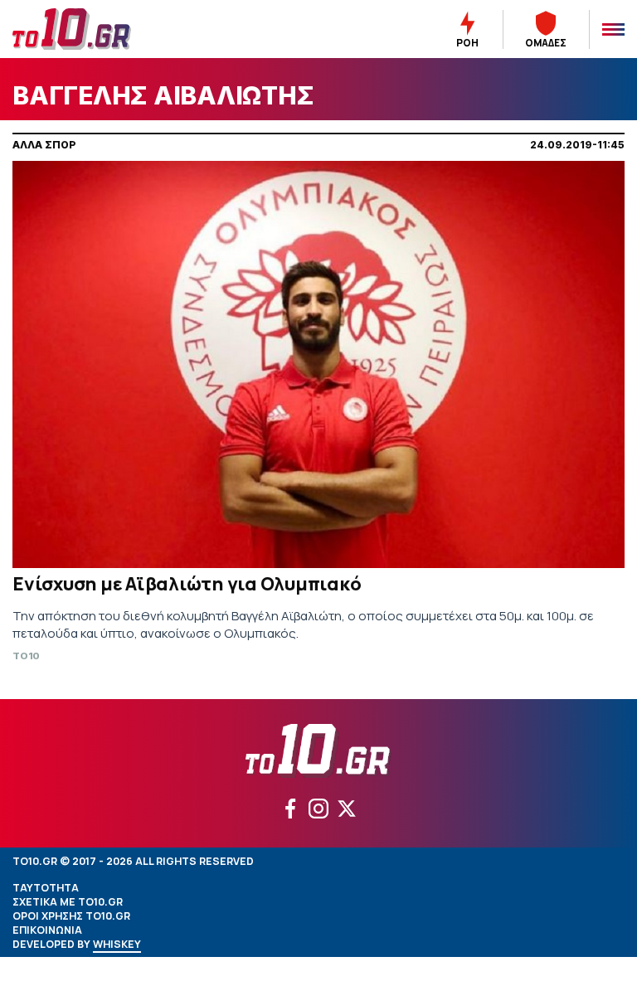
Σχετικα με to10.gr (67, 902)
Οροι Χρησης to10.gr (71, 916)
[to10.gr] (91, 29)
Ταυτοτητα (45, 888)
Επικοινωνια (47, 930)
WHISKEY (117, 944)
